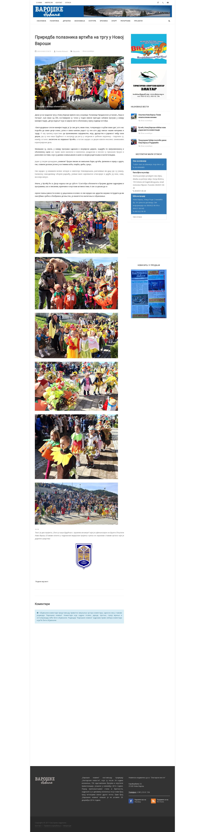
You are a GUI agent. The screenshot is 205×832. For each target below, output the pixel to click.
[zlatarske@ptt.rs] (167, 2)
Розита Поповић (62, 51)
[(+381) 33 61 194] (163, 2)
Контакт (59, 3)
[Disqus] (79, 655)
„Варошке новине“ (90, 777)
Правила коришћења (52, 826)
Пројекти (76, 51)
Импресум (49, 3)
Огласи (68, 3)
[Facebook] (158, 2)
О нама (39, 3)
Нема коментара (88, 51)
